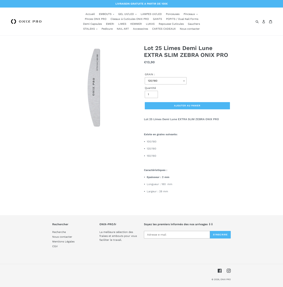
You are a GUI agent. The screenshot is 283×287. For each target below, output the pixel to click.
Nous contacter (62, 236)
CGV (55, 246)
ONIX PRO (225, 279)
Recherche (59, 232)
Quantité (150, 87)
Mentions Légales (63, 241)
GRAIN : (150, 74)
